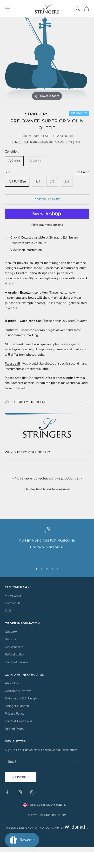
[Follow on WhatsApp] (32, 792)
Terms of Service (16, 662)
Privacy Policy (14, 713)
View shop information (26, 250)
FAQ (8, 611)
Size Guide (81, 172)
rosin (31, 383)
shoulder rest (14, 383)
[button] (47, 489)
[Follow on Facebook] (7, 792)
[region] (47, 543)
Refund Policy (14, 729)
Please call (12, 363)
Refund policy (14, 654)
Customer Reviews (18, 691)
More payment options (47, 225)
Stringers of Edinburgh (21, 698)
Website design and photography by (47, 827)
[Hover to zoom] (47, 59)
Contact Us (12, 603)
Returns (10, 639)
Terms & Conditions (18, 721)
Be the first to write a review (47, 489)
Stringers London (17, 706)
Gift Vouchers (14, 647)
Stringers (36, 114)
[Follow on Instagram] (19, 792)
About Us (11, 683)
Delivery (11, 632)
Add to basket (47, 199)
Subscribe (20, 777)
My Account (13, 595)
